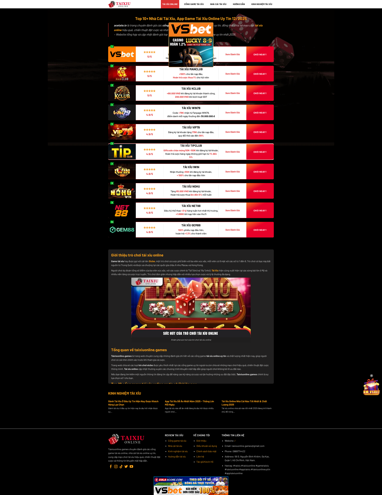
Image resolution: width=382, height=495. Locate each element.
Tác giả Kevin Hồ (204, 461)
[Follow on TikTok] (121, 467)
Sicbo (152, 261)
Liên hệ (200, 456)
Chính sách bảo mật (206, 451)
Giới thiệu (201, 440)
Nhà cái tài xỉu (175, 445)
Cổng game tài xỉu (177, 440)
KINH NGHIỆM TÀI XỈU (261, 4)
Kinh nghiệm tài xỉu (178, 451)
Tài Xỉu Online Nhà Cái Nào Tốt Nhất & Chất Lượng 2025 (244, 403)
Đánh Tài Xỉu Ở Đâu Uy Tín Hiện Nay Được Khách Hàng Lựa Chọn (133, 403)
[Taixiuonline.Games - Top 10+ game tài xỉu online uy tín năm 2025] (119, 4)
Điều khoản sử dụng (206, 445)
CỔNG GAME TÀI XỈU (194, 4)
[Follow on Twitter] (126, 467)
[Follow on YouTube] (131, 467)
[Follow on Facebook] (111, 467)
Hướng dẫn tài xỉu (177, 456)
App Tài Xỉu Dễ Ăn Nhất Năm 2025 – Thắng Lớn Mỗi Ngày (189, 403)
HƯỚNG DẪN (239, 4)
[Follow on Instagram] (116, 467)
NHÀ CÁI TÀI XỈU (218, 4)
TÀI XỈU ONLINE (170, 4)
